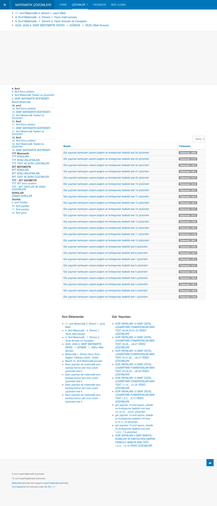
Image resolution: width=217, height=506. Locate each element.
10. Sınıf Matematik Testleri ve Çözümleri (28, 116)
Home (63, 4)
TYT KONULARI (20, 156)
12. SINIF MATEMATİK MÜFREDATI (31, 150)
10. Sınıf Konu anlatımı (24, 108)
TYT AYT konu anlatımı (24, 183)
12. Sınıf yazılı (19, 212)
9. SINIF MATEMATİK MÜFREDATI (30, 98)
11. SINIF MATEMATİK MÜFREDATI (31, 128)
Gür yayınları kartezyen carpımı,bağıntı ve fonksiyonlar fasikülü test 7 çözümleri (105, 259)
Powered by (189, 470)
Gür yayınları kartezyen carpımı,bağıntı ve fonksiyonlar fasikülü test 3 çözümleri (105, 284)
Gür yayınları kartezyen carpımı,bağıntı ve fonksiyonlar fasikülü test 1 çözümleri (105, 296)
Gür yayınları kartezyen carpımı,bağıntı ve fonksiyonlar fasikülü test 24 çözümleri (106, 152)
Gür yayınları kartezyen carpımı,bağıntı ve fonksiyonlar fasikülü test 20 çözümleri (106, 177)
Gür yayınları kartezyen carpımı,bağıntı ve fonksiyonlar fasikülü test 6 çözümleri (105, 265)
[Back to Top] (210, 462)
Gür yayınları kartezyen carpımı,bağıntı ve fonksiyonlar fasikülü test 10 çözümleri (106, 240)
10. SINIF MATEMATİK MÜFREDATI (31, 111)
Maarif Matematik (21, 102)
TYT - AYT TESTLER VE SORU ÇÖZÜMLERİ (29, 188)
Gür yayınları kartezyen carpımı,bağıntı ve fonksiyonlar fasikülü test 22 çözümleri (106, 165)
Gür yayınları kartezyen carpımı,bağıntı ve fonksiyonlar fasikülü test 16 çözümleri (106, 202)
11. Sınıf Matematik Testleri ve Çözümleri (28, 133)
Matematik (16, 482)
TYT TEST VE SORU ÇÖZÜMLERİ (30, 163)
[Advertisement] (108, 58)
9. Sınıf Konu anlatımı (23, 91)
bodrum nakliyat (19, 469)
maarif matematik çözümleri (55, 482)
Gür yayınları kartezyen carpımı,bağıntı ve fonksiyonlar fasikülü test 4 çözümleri (105, 278)
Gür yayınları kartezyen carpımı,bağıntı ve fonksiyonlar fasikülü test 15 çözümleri (106, 209)
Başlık (67, 146)
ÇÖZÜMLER (79, 4)
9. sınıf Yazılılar (20, 202)
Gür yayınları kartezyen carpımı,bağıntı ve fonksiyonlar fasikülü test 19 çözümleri (106, 183)
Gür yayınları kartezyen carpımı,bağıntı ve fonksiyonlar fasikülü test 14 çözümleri (106, 215)
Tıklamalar (185, 146)
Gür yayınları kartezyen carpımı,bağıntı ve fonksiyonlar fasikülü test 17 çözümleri (106, 196)
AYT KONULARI (20, 169)
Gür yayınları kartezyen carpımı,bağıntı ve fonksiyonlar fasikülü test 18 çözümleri (106, 190)
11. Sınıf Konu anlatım (23, 124)
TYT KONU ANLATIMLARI (26, 160)
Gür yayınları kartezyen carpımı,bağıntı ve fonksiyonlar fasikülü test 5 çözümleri (105, 271)
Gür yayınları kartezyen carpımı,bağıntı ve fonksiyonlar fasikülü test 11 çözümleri (106, 234)
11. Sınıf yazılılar (20, 209)
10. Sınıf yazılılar (20, 206)
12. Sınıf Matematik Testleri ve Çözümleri (28, 145)
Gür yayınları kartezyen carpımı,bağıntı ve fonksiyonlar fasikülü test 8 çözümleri (105, 252)
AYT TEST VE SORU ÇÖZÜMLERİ (30, 176)
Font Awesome (19, 486)
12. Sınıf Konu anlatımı (24, 140)
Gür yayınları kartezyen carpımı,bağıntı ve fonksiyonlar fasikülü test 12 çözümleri (106, 227)
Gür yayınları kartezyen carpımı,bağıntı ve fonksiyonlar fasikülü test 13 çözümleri (106, 221)
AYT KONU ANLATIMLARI (26, 173)
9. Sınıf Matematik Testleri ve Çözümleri (33, 95)
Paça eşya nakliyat (36, 469)
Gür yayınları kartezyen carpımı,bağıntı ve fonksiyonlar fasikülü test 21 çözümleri (106, 171)
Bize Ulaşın (118, 4)
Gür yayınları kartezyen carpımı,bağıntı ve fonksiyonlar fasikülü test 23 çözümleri (106, 158)
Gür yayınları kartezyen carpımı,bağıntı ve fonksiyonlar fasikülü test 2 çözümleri (105, 290)
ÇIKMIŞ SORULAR (22, 196)
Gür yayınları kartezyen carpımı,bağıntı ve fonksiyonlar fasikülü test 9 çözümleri (105, 246)
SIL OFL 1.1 (49, 486)
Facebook (99, 4)
